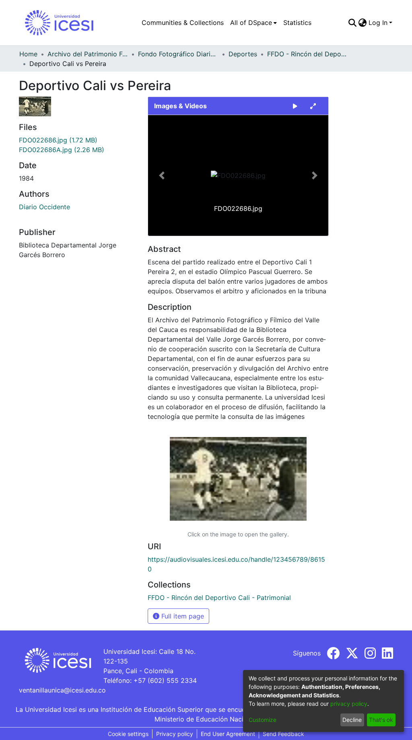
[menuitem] (253, 22)
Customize (262, 719)
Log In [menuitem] (378, 23)
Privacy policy (174, 733)
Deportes (243, 54)
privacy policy (348, 703)
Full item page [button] (181, 616)
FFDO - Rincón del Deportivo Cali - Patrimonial (307, 54)
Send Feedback (283, 733)
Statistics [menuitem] (297, 23)
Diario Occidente (44, 207)
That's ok (381, 719)
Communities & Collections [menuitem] (183, 23)
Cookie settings (128, 733)
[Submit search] (353, 22)
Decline (352, 719)
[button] (161, 175)
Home (28, 54)
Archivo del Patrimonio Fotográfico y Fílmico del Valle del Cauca (87, 54)
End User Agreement (228, 733)
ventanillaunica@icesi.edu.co (62, 690)
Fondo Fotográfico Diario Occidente (178, 54)
